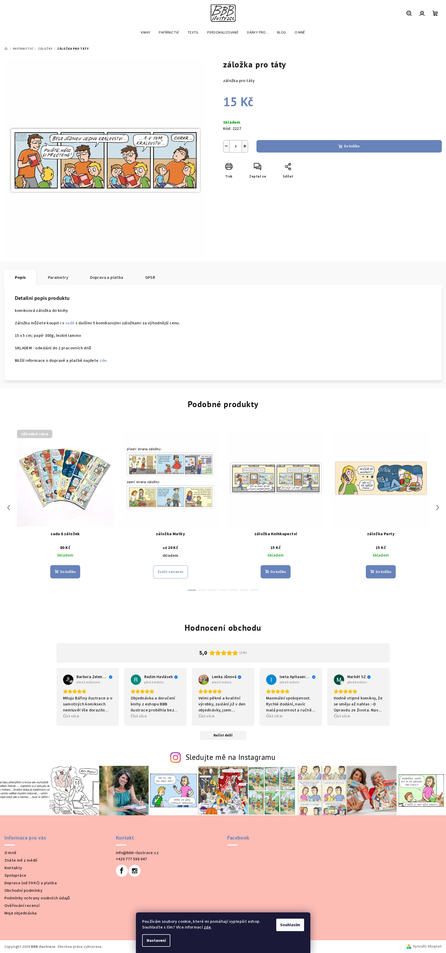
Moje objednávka (20, 913)
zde (207, 927)
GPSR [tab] (150, 277)
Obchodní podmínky (23, 890)
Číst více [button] (71, 716)
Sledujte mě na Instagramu (231, 757)
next (438, 507)
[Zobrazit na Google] (68, 679)
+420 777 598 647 (131, 859)
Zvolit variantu (171, 572)
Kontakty (13, 868)
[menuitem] (145, 33)
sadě (70, 323)
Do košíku (352, 146)
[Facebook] (122, 871)
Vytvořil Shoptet (427, 946)
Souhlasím (290, 925)
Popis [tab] (20, 277)
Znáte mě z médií (20, 860)
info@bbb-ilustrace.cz (137, 853)
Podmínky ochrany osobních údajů (37, 898)
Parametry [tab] (58, 277)
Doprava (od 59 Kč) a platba (30, 883)
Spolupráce (15, 875)
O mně (10, 853)
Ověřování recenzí (22, 905)
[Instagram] (135, 871)
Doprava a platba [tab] (106, 277)
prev (8, 507)
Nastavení (156, 940)
